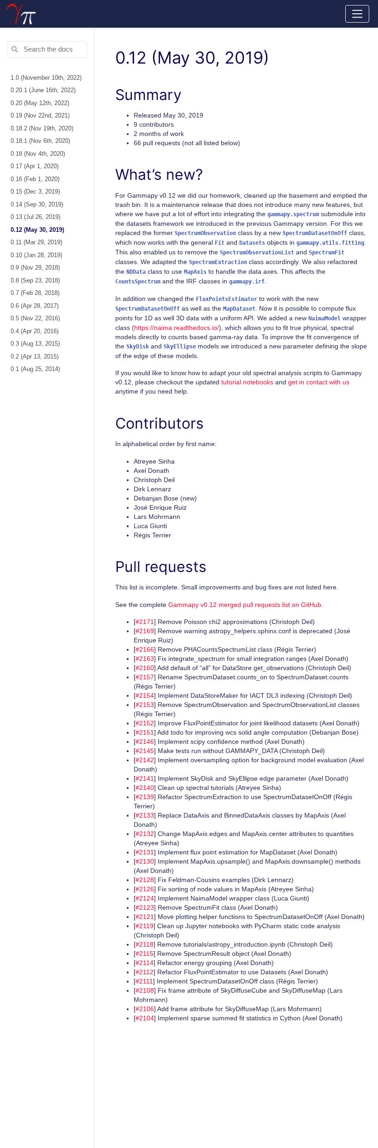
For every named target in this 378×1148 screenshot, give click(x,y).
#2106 (145, 1009)
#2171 (145, 621)
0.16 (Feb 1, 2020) (35, 179)
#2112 (145, 972)
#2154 (145, 695)
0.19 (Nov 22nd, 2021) (40, 115)
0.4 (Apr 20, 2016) (35, 331)
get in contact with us (318, 382)
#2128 (145, 879)
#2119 (145, 926)
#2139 (145, 797)
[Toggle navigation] (357, 14)
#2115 (145, 953)
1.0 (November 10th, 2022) (46, 78)
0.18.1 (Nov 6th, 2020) (40, 141)
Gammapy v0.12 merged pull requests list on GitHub (244, 604)
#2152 (145, 723)
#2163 (145, 658)
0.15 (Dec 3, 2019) (35, 191)
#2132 (145, 833)
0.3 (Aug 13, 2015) (35, 344)
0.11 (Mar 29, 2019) (36, 242)
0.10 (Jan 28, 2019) (36, 255)
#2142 (145, 760)
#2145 (145, 750)
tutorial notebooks (247, 382)
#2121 (145, 916)
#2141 (145, 778)
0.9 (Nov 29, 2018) (35, 268)
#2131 (145, 852)
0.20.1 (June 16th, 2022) (43, 90)
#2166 (145, 649)
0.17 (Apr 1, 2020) (35, 166)
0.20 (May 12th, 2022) (40, 103)
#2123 (145, 907)
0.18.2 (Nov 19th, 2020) (42, 128)
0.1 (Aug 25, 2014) (35, 369)
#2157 (145, 677)
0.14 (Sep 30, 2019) (37, 204)
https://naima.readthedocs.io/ (176, 327)
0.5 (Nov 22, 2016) (35, 318)
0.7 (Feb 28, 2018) (35, 293)
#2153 (145, 704)
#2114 (145, 962)
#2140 (145, 787)
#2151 (145, 732)
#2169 (145, 631)
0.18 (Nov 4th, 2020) (38, 154)
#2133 (145, 815)
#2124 (145, 898)
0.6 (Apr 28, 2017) (35, 306)
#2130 (145, 861)
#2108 (145, 990)
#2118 (145, 944)
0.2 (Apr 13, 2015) (35, 356)
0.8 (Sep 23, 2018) (35, 280)
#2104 (145, 1018)
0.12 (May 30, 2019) (37, 230)
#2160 (145, 667)
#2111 (144, 981)
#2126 (145, 889)
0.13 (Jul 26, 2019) (35, 217)
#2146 (145, 741)
